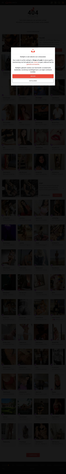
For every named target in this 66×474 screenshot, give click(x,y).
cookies (35, 62)
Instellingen (33, 81)
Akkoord (33, 76)
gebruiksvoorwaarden (33, 64)
